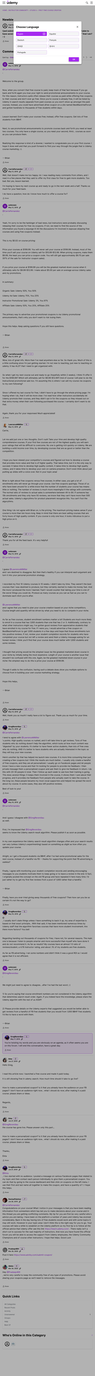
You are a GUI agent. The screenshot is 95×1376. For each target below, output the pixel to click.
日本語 (20, 46)
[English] (12, 3)
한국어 (52, 46)
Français (52, 40)
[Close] (77, 27)
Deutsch (20, 40)
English (20, 34)
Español (52, 34)
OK (74, 59)
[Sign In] (91, 2)
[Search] (87, 2)
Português (21, 52)
